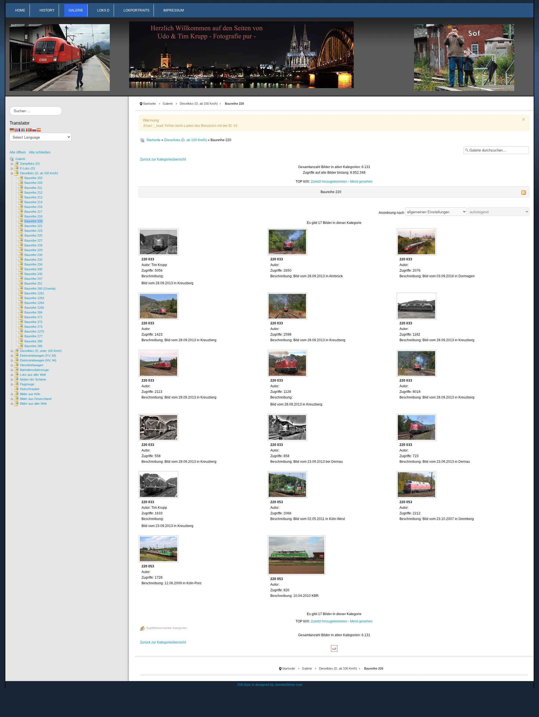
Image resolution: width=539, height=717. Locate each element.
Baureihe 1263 (34, 298)
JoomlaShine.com (288, 685)
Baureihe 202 (33, 178)
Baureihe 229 (33, 250)
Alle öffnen (19, 152)
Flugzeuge (27, 384)
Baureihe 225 (33, 235)
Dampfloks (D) (30, 163)
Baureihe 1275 (34, 331)
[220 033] (159, 242)
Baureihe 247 (33, 278)
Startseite (149, 103)
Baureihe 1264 (34, 302)
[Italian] (25, 130)
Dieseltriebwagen (31, 365)
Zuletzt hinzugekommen (329, 182)
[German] (12, 130)
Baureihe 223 (33, 230)
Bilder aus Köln (30, 394)
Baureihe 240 (33, 269)
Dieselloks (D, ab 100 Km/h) (199, 103)
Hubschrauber (30, 389)
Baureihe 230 (33, 254)
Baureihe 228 (33, 245)
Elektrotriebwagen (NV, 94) (38, 360)
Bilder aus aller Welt (33, 403)
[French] (21, 130)
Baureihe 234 (33, 264)
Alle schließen (40, 152)
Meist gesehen (361, 182)
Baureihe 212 (33, 192)
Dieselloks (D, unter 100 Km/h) (41, 350)
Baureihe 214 (33, 202)
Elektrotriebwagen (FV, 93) (38, 355)
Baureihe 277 (33, 336)
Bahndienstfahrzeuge (34, 370)
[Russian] (34, 130)
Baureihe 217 (33, 211)
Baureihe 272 (33, 322)
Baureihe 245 (33, 274)
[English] (16, 130)
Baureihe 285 (33, 346)
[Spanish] (38, 130)
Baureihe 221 (33, 226)
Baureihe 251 (33, 283)
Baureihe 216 (33, 207)
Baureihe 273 (33, 326)
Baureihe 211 (33, 187)
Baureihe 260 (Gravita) (40, 288)
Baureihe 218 (33, 216)
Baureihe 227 (33, 240)
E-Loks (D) (27, 168)
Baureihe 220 (33, 221)
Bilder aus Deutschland (35, 398)
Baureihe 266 (33, 312)
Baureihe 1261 (34, 293)
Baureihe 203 (33, 182)
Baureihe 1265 (34, 307)
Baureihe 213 (33, 197)
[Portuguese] (30, 130)
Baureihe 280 (33, 341)
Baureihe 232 (33, 259)
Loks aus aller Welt (33, 374)
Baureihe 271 (33, 317)
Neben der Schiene (33, 379)
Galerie (168, 103)
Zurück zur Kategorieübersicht (163, 159)
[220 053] (288, 485)
